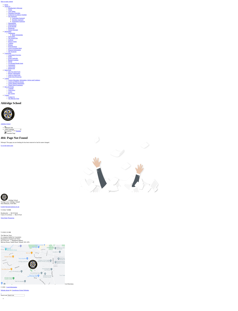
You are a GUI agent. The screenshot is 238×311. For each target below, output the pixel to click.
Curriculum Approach (18, 18)
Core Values (11, 11)
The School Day (13, 38)
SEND (10, 61)
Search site (4, 295)
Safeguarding (12, 23)
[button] (5, 127)
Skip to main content (7, 1)
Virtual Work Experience (15, 85)
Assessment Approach (18, 21)
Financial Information (14, 50)
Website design (5, 290)
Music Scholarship (17, 35)
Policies (10, 45)
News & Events (9, 87)
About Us (7, 6)
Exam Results (12, 26)
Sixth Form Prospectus (14, 77)
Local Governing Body (15, 48)
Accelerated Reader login (15, 63)
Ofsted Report (12, 25)
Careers (6, 78)
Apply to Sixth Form (14, 75)
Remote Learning (13, 60)
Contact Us (11, 97)
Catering (10, 43)
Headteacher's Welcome (15, 8)
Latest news (11, 90)
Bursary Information (14, 73)
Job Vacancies (12, 51)
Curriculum (7, 53)
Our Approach (12, 16)
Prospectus (11, 28)
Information (7, 31)
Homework (11, 68)
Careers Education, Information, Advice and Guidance (24, 80)
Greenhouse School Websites (20, 290)
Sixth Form (7, 70)
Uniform (10, 40)
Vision (10, 10)
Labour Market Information (16, 83)
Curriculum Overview (14, 55)
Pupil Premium (12, 46)
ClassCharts (11, 67)
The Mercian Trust (13, 98)
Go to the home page (7, 145)
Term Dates (11, 36)
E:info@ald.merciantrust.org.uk (10, 207)
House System (12, 41)
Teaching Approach (17, 20)
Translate (18, 131)
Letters (10, 92)
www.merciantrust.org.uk (33, 229)
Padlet (10, 56)
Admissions (11, 33)
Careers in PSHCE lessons (16, 82)
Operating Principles (14, 13)
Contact (6, 95)
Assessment (11, 65)
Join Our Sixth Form (14, 72)
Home (6, 4)
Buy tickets (11, 93)
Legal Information (11, 287)
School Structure (13, 30)
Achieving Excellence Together (17, 15)
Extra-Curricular (13, 58)
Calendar (10, 88)
